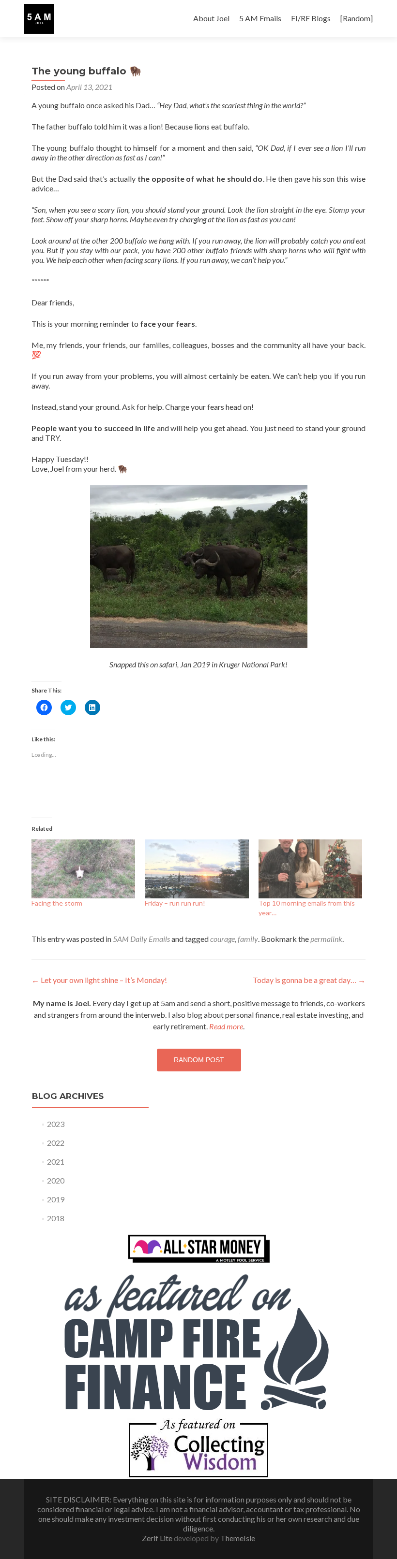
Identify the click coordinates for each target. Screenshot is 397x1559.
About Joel (211, 18)
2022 (55, 1142)
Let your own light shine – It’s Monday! (99, 979)
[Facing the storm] (83, 868)
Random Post (199, 1060)
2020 (55, 1180)
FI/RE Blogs (311, 18)
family (248, 938)
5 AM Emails (260, 18)
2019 (55, 1199)
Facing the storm (56, 903)
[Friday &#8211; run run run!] (196, 868)
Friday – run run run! (175, 903)
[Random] (356, 18)
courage (222, 938)
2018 (55, 1218)
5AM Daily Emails (141, 938)
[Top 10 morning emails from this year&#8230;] (310, 868)
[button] (39, 19)
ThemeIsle (237, 1538)
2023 (55, 1123)
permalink (326, 938)
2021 (55, 1161)
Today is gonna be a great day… (309, 979)
